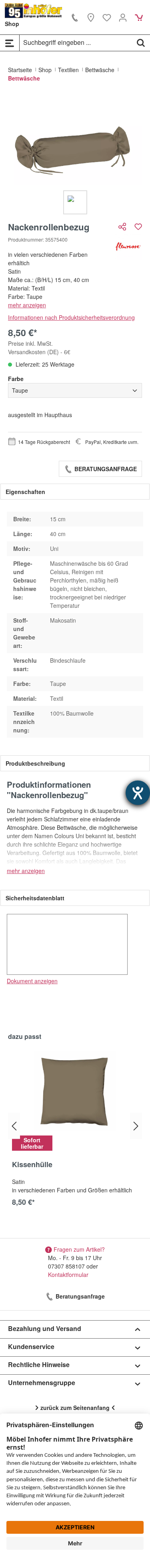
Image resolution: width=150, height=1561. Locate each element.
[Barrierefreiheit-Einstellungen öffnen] (138, 792)
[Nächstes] (136, 1126)
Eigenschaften (25, 492)
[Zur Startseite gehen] (33, 10)
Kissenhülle (32, 1165)
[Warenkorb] (139, 17)
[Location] (91, 17)
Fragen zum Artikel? (79, 1249)
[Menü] (9, 43)
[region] (75, 154)
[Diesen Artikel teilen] (123, 226)
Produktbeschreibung (35, 763)
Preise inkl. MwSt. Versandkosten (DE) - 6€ (39, 347)
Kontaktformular (68, 1275)
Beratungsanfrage (105, 469)
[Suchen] (141, 42)
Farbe (16, 379)
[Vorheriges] (14, 1126)
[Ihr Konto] (123, 17)
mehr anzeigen (27, 305)
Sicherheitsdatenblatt (35, 898)
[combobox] (76, 42)
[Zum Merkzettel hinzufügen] (138, 226)
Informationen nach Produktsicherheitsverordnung (71, 317)
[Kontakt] (75, 17)
